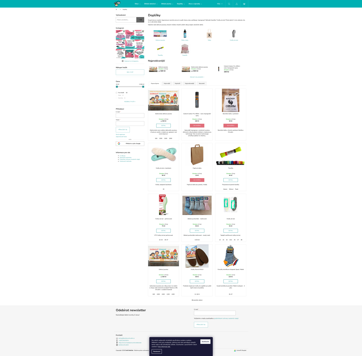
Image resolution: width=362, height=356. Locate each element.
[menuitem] (137, 4)
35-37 (230, 294)
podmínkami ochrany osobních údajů (226, 318)
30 (163, 189)
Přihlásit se (122, 130)
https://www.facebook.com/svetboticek (130, 343)
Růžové (231, 189)
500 (156, 138)
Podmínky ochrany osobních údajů (130, 159)
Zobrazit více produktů (196, 77)
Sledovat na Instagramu (131, 61)
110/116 (197, 240)
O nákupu (122, 156)
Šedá (236, 189)
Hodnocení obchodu (125, 161)
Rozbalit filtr (129, 102)
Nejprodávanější (189, 83)
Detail (163, 125)
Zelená (225, 189)
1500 (165, 138)
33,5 (230, 240)
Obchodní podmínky (125, 157)
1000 (160, 138)
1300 (173, 294)
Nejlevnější (167, 83)
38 (241, 240)
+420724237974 (124, 340)
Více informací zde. (164, 347)
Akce (120, 95)
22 (220, 240)
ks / (130, 72)
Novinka (121, 98)
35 (234, 240)
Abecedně (202, 83)
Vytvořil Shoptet (241, 350)
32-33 (161, 240)
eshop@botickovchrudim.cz (127, 338)
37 (238, 240)
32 (227, 240)
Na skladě (122, 93)
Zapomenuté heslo (121, 137)
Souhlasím (205, 342)
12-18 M (197, 294)
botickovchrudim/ (124, 345)
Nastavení (156, 351)
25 (223, 240)
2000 (170, 138)
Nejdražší (177, 83)
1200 (168, 294)
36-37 (166, 240)
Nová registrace (120, 134)
